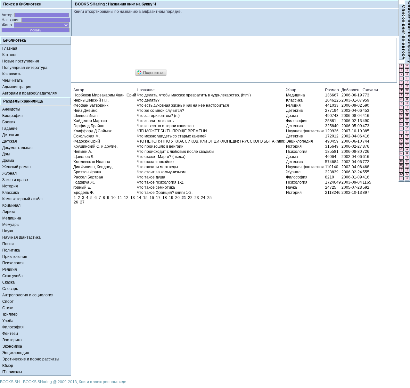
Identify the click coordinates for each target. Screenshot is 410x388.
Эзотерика (12, 340)
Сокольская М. (86, 136)
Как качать (11, 74)
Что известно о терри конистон (165, 126)
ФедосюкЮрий (86, 141)
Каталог (9, 55)
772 (366, 162)
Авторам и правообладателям (29, 93)
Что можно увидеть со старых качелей (172, 136)
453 (366, 110)
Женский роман (16, 167)
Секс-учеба (12, 276)
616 (366, 156)
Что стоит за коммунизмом (161, 172)
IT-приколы (12, 372)
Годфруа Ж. (84, 182)
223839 (332, 172)
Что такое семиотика (156, 187)
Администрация (16, 87)
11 (120, 197)
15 (145, 197)
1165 (367, 182)
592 (366, 187)
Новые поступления (20, 61)
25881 (330, 121)
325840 (332, 126)
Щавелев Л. (83, 156)
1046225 (333, 100)
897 (366, 192)
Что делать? (148, 100)
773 (366, 95)
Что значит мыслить (155, 121)
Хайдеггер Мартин (90, 121)
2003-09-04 (351, 182)
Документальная (17, 147)
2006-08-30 (351, 151)
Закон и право (15, 179)
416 (366, 115)
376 (366, 146)
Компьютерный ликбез (23, 199)
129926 (332, 131)
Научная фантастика (21, 237)
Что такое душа (151, 177)
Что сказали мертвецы (157, 167)
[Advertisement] (189, 53)
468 (366, 167)
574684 (332, 162)
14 (139, 197)
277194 (332, 110)
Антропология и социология (27, 295)
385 (366, 131)
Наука (7, 231)
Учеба (7, 320)
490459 (332, 141)
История (10, 186)
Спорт (8, 301)
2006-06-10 (351, 141)
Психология (13, 263)
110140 (331, 167)
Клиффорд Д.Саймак (92, 131)
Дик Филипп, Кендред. (93, 167)
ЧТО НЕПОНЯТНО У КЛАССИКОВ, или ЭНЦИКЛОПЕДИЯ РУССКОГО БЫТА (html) (211, 141)
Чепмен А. (82, 151)
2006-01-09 (351, 177)
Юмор (7, 365)
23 (196, 197)
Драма (8, 160)
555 (366, 172)
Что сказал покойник (155, 162)
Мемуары (11, 224)
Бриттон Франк (87, 172)
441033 (332, 105)
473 (366, 126)
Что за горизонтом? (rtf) (158, 115)
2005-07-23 (351, 187)
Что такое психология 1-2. (160, 182)
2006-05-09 (351, 126)
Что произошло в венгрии (160, 146)
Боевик (8, 122)
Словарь (10, 288)
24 (203, 197)
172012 (332, 136)
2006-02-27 (351, 146)
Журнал (9, 173)
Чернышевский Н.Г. (91, 100)
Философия (13, 327)
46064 (330, 156)
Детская (9, 141)
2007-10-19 (351, 131)
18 (164, 197)
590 (366, 105)
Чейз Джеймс (85, 110)
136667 (332, 95)
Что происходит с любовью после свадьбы (175, 151)
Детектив (10, 135)
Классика (10, 192)
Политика (11, 250)
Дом (6, 154)
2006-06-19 (351, 95)
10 (113, 197)
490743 (332, 115)
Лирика (8, 212)
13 (132, 197)
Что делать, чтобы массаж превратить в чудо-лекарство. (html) (194, 95)
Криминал (11, 205)
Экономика (12, 346)
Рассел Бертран (88, 177)
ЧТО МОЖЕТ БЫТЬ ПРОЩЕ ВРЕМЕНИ (172, 131)
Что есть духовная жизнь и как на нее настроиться (183, 105)
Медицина (11, 218)
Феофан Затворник (90, 105)
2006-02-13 (351, 121)
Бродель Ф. (83, 192)
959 (366, 100)
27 (82, 202)
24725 (330, 187)
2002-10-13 (351, 192)
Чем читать (12, 80)
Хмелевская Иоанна (91, 162)
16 (152, 197)
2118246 (332, 192)
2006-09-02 (351, 105)
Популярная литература (24, 67)
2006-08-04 (351, 115)
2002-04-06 (351, 110)
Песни (8, 244)
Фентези (10, 333)
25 (209, 197)
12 (126, 197)
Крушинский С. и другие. (95, 146)
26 (76, 202)
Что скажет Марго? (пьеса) (161, 156)
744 (366, 141)
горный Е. (82, 187)
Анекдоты (11, 109)
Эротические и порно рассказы (30, 359)
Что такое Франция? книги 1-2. (165, 192)
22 (190, 197)
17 (158, 197)
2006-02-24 (351, 172)
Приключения (14, 256)
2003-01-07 (351, 100)
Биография (12, 115)
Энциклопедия (15, 353)
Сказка (8, 282)
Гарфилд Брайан (88, 126)
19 (171, 197)
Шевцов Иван (85, 115)
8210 (329, 177)
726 (366, 151)
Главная (9, 48)
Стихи (7, 308)
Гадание (10, 128)
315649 (332, 146)
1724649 (333, 182)
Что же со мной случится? (160, 110)
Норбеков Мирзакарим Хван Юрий (104, 95)
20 (177, 197)
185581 (332, 151)
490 (366, 121)
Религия (9, 269)
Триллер (10, 314)
